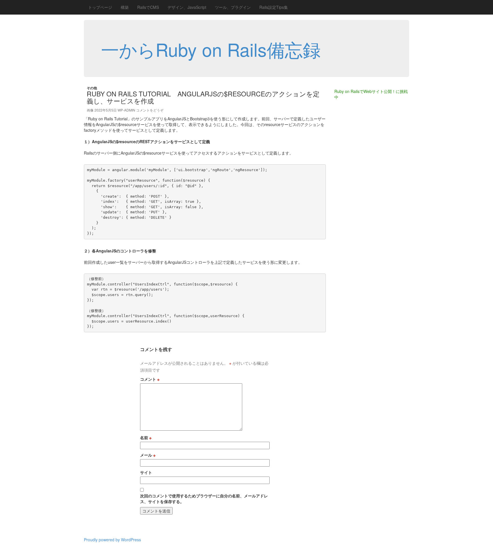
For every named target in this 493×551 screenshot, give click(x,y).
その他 (92, 87)
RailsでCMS (148, 7)
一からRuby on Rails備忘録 (211, 49)
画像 (90, 110)
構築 (125, 7)
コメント (149, 379)
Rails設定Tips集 (273, 7)
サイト (146, 472)
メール (147, 455)
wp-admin (126, 110)
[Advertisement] (357, 196)
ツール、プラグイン (233, 7)
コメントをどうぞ (149, 110)
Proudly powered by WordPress (112, 539)
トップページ (100, 7)
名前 (145, 437)
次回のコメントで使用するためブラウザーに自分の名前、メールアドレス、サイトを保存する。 (204, 498)
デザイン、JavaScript (186, 7)
